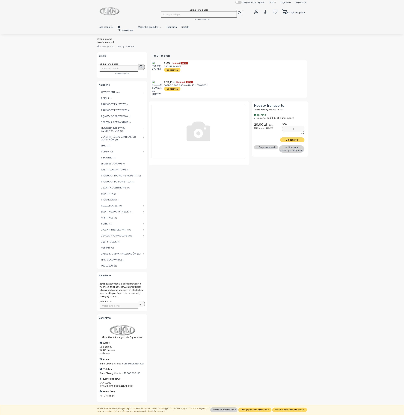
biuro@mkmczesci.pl (133, 363)
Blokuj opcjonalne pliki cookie (255, 410)
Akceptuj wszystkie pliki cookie (289, 410)
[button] (272, 2)
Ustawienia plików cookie (224, 410)
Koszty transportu (126, 46)
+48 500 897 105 (131, 373)
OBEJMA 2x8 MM (172, 66)
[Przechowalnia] (275, 11)
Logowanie (286, 2)
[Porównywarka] (265, 11)
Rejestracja (301, 2)
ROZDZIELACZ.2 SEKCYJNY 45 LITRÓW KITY (186, 85)
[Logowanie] (256, 11)
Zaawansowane (202, 19)
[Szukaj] (240, 13)
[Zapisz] (141, 304)
